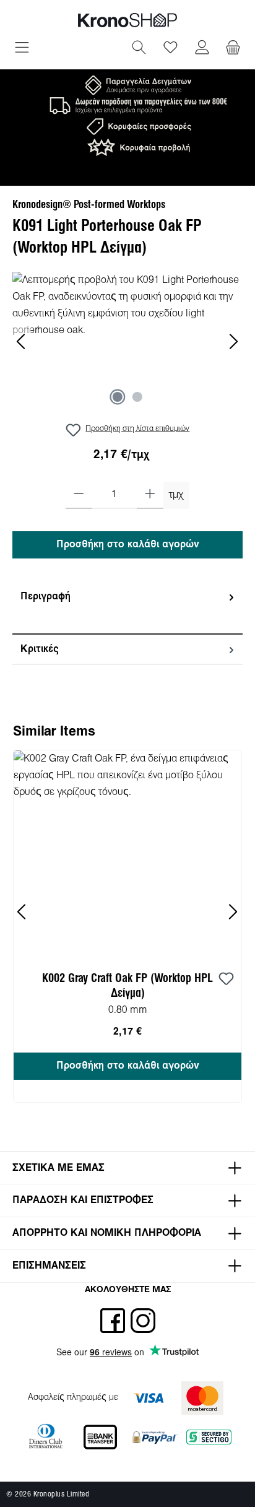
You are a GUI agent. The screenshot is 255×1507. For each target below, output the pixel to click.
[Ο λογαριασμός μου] (202, 49)
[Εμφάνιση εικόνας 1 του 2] (118, 397)
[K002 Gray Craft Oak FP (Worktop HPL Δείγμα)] (127, 853)
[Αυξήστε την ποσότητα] (150, 495)
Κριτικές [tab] (39, 649)
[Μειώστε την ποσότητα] (79, 495)
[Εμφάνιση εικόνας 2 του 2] (137, 397)
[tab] (127, 608)
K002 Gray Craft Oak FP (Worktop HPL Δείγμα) (127, 986)
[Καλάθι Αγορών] (233, 49)
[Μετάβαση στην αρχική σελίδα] (127, 20)
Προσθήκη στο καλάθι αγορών (127, 544)
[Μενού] (22, 49)
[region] (127, 341)
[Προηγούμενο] (21, 341)
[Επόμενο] (233, 341)
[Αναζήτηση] (139, 49)
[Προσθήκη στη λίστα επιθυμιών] (226, 979)
